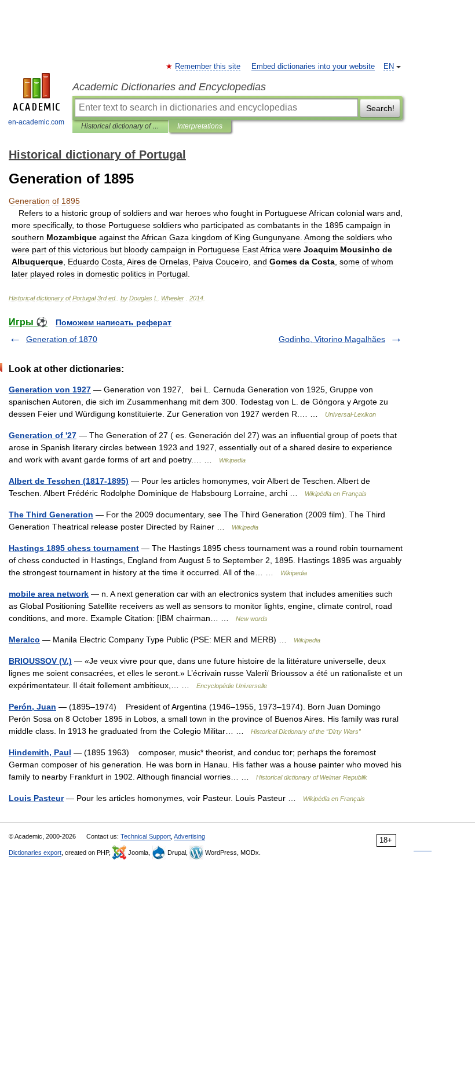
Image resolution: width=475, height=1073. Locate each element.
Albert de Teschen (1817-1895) (69, 481)
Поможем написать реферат (113, 322)
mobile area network (49, 593)
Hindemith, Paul (40, 752)
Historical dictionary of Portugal (120, 126)
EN (388, 67)
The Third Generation (51, 514)
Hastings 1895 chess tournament (74, 548)
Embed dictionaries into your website (313, 67)
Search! (380, 108)
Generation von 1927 (50, 389)
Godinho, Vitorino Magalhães (332, 339)
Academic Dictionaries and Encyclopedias (169, 87)
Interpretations (199, 126)
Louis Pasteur (36, 798)
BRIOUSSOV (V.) (40, 661)
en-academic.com (36, 122)
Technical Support (145, 836)
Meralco (24, 639)
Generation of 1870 (61, 339)
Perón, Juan (32, 706)
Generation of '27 (42, 435)
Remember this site (208, 67)
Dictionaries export (35, 852)
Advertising (189, 836)
